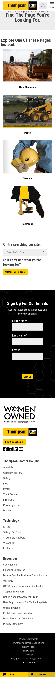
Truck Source (10, 494)
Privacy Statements (28, 638)
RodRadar (8, 548)
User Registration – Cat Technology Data (25, 602)
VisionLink (9, 543)
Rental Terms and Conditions (18, 613)
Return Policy (28, 646)
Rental (6, 489)
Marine (7, 510)
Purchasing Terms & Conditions (28, 642)
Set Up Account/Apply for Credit (20, 597)
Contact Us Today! (14, 272)
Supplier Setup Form (14, 591)
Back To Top (29, 662)
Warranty (8, 580)
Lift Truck (8, 499)
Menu (52, 7)
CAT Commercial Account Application (23, 586)
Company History (12, 472)
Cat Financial (10, 564)
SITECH (7, 526)
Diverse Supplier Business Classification (25, 575)
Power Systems (11, 505)
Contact (13, 674)
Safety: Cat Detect (13, 532)
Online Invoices (11, 607)
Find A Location (13, 442)
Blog (5, 483)
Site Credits (28, 650)
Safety (6, 478)
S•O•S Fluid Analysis (14, 537)
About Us (8, 467)
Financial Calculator (14, 570)
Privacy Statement (13, 624)
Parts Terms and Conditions (18, 618)
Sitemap (29, 654)
